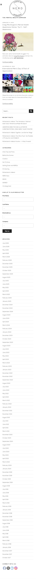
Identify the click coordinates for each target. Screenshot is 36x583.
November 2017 (7, 554)
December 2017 (7, 551)
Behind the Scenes (8, 155)
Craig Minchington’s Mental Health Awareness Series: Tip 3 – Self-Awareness (15, 27)
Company (5, 221)
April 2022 (6, 397)
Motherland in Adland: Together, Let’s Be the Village (17, 132)
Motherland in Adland (9, 172)
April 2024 (6, 322)
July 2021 (5, 421)
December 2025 (7, 263)
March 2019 (6, 503)
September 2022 (8, 380)
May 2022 (6, 393)
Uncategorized (7, 186)
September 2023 (8, 342)
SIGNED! (5, 182)
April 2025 (6, 291)
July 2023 (6, 349)
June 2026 (6, 246)
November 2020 (7, 434)
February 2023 (7, 366)
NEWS (4, 179)
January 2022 (7, 407)
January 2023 (7, 369)
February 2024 (7, 328)
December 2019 (7, 472)
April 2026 (6, 253)
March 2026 (6, 257)
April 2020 (6, 458)
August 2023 (6, 345)
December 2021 (7, 410)
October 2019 (7, 479)
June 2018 (6, 530)
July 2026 (6, 243)
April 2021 (5, 428)
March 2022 (6, 400)
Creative (5, 159)
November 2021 (7, 414)
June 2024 (6, 318)
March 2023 (6, 363)
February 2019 (7, 506)
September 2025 (8, 274)
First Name (6, 196)
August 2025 (6, 277)
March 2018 (6, 540)
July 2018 (5, 527)
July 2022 (6, 386)
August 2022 (6, 383)
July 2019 (5, 489)
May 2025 (6, 287)
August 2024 (6, 315)
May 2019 (5, 496)
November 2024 (7, 308)
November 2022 (7, 376)
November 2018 (7, 516)
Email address (7, 213)
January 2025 (7, 301)
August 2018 (6, 523)
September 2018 (8, 520)
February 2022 (7, 404)
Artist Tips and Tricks (8, 152)
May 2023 (6, 356)
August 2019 (6, 486)
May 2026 (6, 250)
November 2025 (7, 267)
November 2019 (7, 475)
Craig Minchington (19, 56)
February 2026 (7, 260)
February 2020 (7, 465)
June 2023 (6, 352)
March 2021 (6, 431)
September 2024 (8, 311)
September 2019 (8, 482)
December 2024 (7, 304)
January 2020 (7, 468)
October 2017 (7, 557)
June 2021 (6, 424)
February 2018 (7, 544)
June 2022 (6, 390)
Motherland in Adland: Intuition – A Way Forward (17, 141)
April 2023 (6, 359)
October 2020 (7, 438)
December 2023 (7, 335)
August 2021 (6, 417)
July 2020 (6, 448)
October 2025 (7, 270)
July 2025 (6, 280)
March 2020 (6, 462)
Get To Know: (6, 162)
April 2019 (5, 499)
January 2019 (7, 510)
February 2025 (7, 298)
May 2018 (5, 533)
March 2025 (6, 294)
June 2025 (6, 284)
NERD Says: (6, 176)
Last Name (6, 204)
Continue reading (8, 62)
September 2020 (8, 441)
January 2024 (7, 332)
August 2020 (6, 445)
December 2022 (7, 373)
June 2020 (6, 451)
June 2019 (6, 492)
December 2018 (7, 513)
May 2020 (6, 455)
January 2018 (7, 547)
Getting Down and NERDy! (10, 165)
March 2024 (6, 325)
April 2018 (5, 537)
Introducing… (6, 169)
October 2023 (7, 339)
